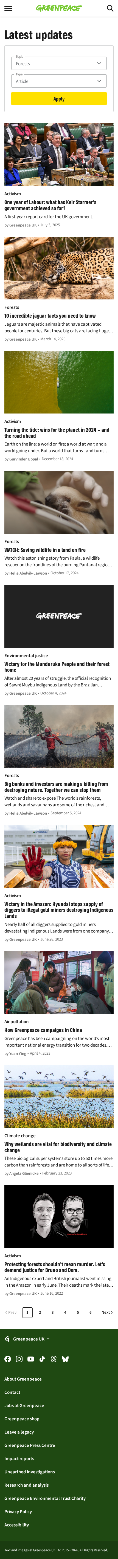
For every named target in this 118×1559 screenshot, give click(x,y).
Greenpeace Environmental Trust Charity (45, 1498)
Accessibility (16, 1525)
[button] (59, 1339)
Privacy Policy (18, 1511)
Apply (59, 98)
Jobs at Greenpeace (24, 1405)
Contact (12, 1392)
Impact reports (19, 1458)
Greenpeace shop (22, 1419)
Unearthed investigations (29, 1472)
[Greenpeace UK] (59, 8)
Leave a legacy (19, 1432)
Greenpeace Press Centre (29, 1445)
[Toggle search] (105, 8)
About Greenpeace (23, 1379)
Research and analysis (26, 1485)
